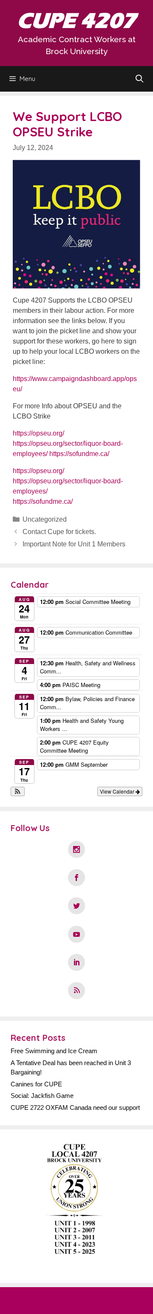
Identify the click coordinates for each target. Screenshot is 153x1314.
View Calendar (118, 791)
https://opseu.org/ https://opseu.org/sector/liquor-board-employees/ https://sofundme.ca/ (68, 443)
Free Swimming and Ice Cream (54, 1050)
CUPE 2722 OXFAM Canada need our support (75, 1107)
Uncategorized (45, 519)
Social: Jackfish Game (42, 1095)
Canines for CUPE (36, 1084)
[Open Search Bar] (139, 79)
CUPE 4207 (76, 20)
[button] (17, 791)
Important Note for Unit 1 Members (74, 544)
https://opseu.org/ (38, 470)
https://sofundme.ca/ (43, 501)
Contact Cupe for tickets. (59, 531)
